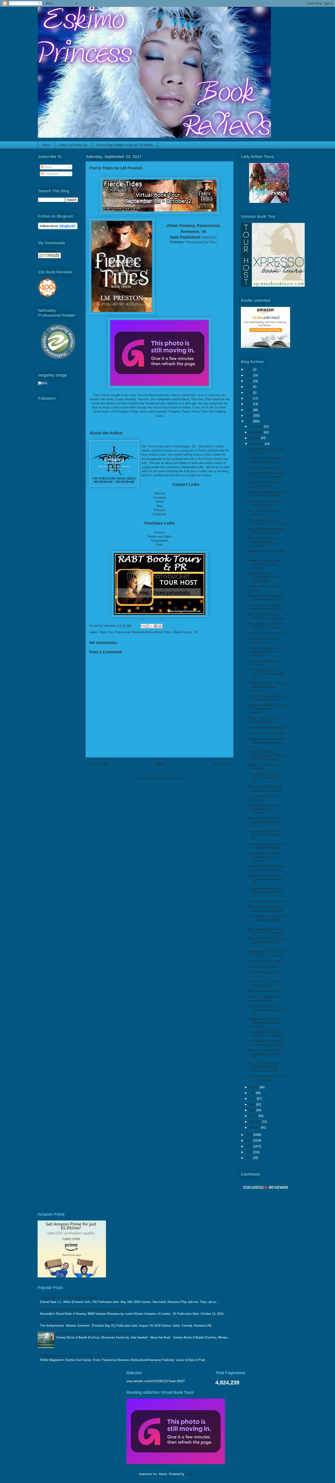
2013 (249, 1152)
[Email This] (143, 626)
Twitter (159, 501)
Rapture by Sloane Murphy (265, 467)
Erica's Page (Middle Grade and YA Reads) (125, 145)
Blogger (190, 1474)
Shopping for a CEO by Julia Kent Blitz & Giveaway (267, 625)
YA (195, 632)
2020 (249, 404)
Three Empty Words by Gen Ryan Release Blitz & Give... (266, 942)
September (257, 444)
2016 (249, 1134)
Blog (159, 506)
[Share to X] (151, 626)
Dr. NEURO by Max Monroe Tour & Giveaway (266, 1078)
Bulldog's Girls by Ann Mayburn (262, 766)
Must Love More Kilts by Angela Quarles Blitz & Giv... (265, 1054)
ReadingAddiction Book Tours (151, 632)
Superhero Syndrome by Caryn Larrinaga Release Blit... (266, 879)
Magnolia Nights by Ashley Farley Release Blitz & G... (265, 892)
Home (46, 145)
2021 (249, 398)
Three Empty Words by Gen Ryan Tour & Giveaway (266, 475)
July (252, 1093)
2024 (249, 381)
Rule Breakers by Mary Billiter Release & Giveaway (263, 809)
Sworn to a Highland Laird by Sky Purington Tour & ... (267, 493)
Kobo (159, 544)
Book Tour (106, 632)
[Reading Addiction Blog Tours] (175, 1463)
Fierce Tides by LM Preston (266, 633)
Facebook (159, 497)
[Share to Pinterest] (160, 626)
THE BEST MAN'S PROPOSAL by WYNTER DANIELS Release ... (267, 755)
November (256, 432)
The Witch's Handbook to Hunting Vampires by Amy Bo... (267, 1009)
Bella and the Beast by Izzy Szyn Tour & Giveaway (266, 931)
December (256, 426)
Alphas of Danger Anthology (266, 733)
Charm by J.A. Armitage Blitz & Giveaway (264, 460)
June (253, 1098)
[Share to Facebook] (156, 626)
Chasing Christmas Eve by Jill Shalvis (265, 450)
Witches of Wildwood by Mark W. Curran (264, 998)
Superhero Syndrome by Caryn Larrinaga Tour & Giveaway (265, 651)
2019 (249, 410)
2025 (249, 375)
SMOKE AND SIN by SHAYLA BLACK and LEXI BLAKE (263, 577)
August (254, 1087)
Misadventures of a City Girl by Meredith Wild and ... (266, 846)
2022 (249, 392)
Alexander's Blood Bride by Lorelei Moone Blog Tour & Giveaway (82, 1309)
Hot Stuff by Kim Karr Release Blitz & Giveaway (267, 521)
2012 (249, 1157)
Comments (51, 174)
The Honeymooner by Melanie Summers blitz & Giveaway (78, 1321)
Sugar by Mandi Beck (262, 966)
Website (159, 493)
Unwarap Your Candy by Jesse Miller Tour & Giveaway (264, 857)
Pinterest (159, 510)
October (255, 438)
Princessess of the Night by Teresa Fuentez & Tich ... (266, 597)
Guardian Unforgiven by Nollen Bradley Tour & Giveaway (264, 1022)
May (252, 1104)
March (253, 1116)
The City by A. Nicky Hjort (265, 961)
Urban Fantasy (182, 632)
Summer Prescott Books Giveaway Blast (264, 484)
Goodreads (159, 514)
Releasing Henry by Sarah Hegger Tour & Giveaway (266, 1033)
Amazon (159, 532)
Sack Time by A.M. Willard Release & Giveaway (265, 531)
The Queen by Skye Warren (266, 727)
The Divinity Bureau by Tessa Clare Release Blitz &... (267, 673)
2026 (249, 369)
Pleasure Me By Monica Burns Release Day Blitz (266, 606)
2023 (249, 386)
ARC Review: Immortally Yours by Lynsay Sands (265, 908)
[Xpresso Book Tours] (273, 285)
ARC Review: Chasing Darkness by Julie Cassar (267, 616)
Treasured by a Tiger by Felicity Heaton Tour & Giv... (264, 777)
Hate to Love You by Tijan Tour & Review (265, 983)
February (255, 1122)
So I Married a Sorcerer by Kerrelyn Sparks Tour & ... (267, 1043)
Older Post (221, 763)
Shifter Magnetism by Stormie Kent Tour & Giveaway (75, 1355)
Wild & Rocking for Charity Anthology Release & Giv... (265, 822)
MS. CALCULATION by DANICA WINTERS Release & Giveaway (263, 1067)
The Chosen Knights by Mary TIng (263, 512)
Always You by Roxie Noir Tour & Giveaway (265, 720)
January (255, 1127)
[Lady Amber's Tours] (269, 202)
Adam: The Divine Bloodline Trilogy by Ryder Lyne (266, 697)
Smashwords (159, 540)
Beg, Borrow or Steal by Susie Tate (264, 640)
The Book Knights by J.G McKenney (265, 662)
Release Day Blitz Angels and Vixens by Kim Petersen (265, 564)
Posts (48, 167)
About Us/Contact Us (73, 145)
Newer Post (98, 763)
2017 (249, 421)
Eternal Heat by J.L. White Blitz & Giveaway (69, 1298)
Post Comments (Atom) (168, 778)
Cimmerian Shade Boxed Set (267, 901)
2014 (249, 1146)
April (252, 1110)
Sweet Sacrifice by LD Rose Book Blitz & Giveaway (266, 868)
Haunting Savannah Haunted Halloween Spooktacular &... (267, 742)
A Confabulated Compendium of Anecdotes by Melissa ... (267, 920)
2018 (249, 415)
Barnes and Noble (159, 536)
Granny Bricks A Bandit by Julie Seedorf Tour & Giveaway (94, 1333)
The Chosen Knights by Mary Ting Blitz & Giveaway (263, 542)
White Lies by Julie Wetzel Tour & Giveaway (265, 503)
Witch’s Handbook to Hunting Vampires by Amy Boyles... (267, 708)
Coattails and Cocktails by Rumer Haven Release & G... (266, 835)
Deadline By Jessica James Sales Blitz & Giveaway (266, 953)
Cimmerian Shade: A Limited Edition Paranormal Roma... (267, 686)
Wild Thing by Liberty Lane (265, 991)
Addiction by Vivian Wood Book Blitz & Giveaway (265, 788)
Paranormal (122, 632)
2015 (249, 1140)
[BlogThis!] (147, 626)
